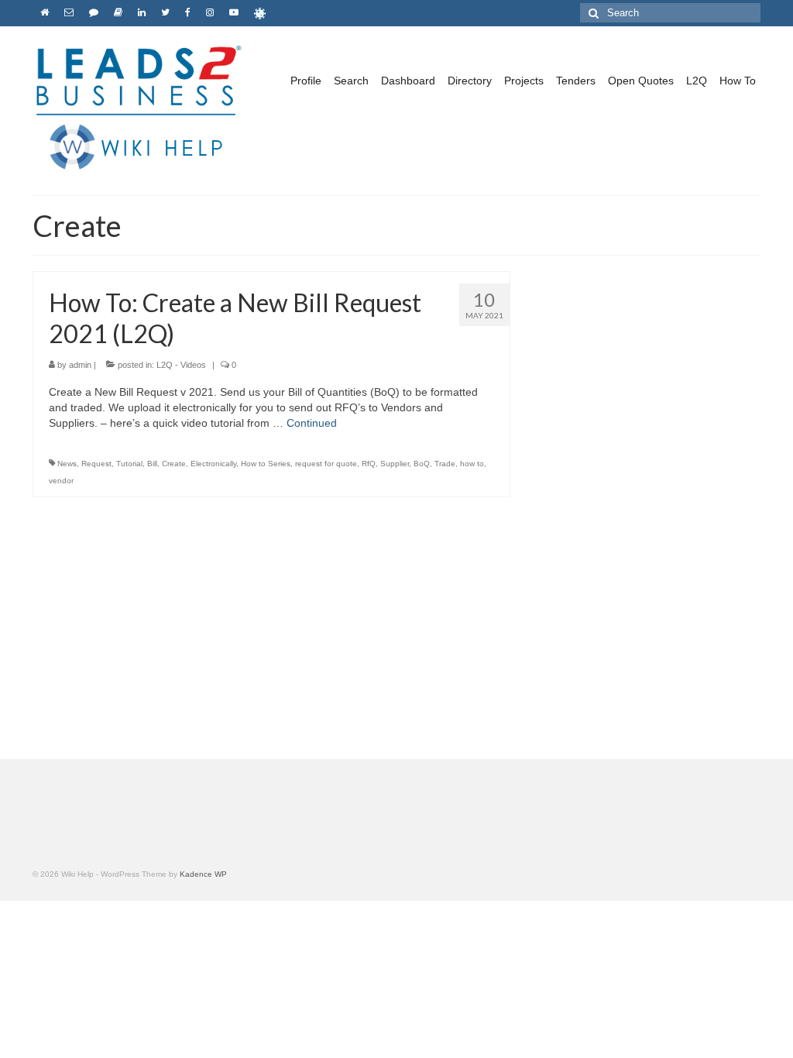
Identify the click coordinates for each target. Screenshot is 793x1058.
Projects (524, 80)
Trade (444, 463)
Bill (152, 463)
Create (174, 463)
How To (737, 80)
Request (96, 463)
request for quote (326, 463)
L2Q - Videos (181, 364)
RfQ (369, 463)
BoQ (422, 463)
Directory (470, 80)
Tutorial (129, 463)
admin (80, 364)
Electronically (213, 463)
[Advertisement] (647, 406)
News (67, 463)
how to (472, 463)
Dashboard (408, 80)
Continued (312, 423)
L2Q (696, 80)
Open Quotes (641, 80)
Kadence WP (203, 874)
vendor (61, 480)
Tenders (576, 80)
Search (351, 80)
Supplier (394, 463)
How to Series (265, 463)
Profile (305, 80)
